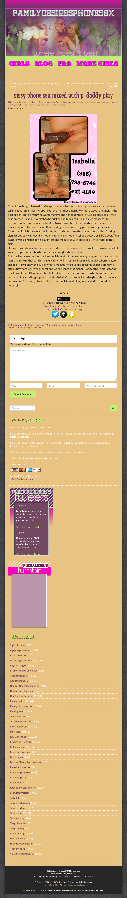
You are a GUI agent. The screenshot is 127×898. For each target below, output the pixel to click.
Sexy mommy (34, 105)
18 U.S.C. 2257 (55, 885)
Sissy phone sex (47, 105)
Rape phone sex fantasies (23, 787)
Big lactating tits (25, 102)
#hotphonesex (23, 547)
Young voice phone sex (22, 853)
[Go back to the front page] (63, 32)
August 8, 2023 (23, 505)
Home (44, 885)
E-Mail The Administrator (33, 890)
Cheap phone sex (19, 675)
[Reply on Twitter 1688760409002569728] (18, 554)
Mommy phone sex (55, 325)
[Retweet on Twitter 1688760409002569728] (24, 554)
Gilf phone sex (17, 716)
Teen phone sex (18, 848)
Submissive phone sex (21, 843)
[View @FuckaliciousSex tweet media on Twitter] (33, 520)
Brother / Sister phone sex (23, 670)
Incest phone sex (82, 102)
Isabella (13, 102)
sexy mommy (18, 327)
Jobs (83, 885)
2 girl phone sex (18, 645)
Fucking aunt (17, 711)
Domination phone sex (65, 102)
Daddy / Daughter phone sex (43, 102)
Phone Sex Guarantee (71, 885)
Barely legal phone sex (22, 660)
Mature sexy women (21, 741)
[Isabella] (63, 299)
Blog (44, 64)
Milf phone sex (18, 746)
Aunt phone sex (18, 655)
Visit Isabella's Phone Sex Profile (63, 306)
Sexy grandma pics (20, 802)
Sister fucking (17, 833)
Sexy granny (16, 812)
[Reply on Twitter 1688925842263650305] (18, 527)
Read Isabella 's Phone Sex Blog (63, 309)
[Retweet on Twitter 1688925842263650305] (24, 527)
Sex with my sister (19, 792)
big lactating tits (19, 325)
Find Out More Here (22, 479)
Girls (19, 64)
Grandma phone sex (20, 721)
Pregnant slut (17, 782)
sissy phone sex (33, 327)
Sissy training (59, 105)
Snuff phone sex (18, 838)
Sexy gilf (14, 797)
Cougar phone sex (19, 680)
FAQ (64, 64)
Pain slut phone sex (20, 767)
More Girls (97, 64)
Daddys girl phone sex (21, 690)
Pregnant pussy (18, 777)
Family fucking (18, 701)
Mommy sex (16, 757)
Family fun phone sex (21, 706)
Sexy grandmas (18, 807)
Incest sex (15, 731)
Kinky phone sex (97, 102)
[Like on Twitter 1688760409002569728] (30, 554)
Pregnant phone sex (19, 105)
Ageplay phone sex (20, 650)
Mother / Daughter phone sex (25, 762)
